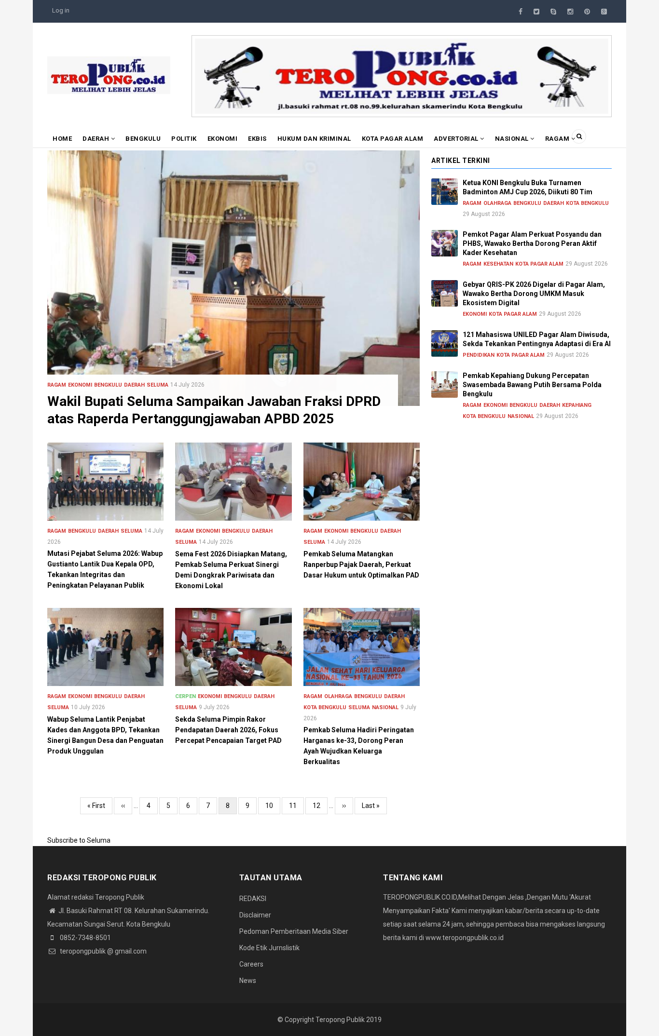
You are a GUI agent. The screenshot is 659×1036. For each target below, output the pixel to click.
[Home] (108, 75)
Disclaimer (255, 915)
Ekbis (257, 138)
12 (320, 805)
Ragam (558, 138)
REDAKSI (252, 898)
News (247, 980)
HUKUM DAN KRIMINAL (314, 138)
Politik (184, 138)
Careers (251, 964)
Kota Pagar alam (393, 138)
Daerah (96, 138)
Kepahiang (576, 405)
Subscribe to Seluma (78, 840)
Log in (60, 10)
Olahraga (338, 696)
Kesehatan (498, 264)
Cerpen (185, 696)
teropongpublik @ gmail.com (102, 951)
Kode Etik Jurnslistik (269, 948)
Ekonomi (222, 138)
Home (62, 138)
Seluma (157, 385)
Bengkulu (143, 138)
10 (272, 805)
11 (296, 805)
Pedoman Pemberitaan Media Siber (293, 931)
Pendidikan (478, 355)
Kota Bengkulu (324, 707)
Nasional (513, 138)
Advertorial (457, 138)
